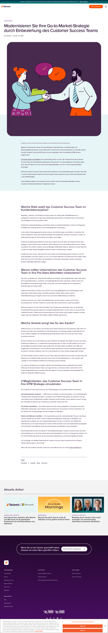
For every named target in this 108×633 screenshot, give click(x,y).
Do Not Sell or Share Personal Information (83, 621)
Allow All (82, 630)
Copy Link (44, 463)
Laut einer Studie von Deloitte (30, 159)
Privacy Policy (39, 631)
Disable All (82, 626)
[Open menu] (106, 6)
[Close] (105, 626)
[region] (54, 626)
